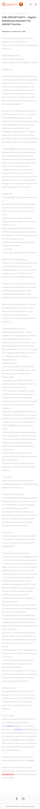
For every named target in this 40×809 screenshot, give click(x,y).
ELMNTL (32, 806)
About (11, 13)
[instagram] (23, 799)
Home (4, 13)
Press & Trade (21, 13)
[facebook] (17, 799)
